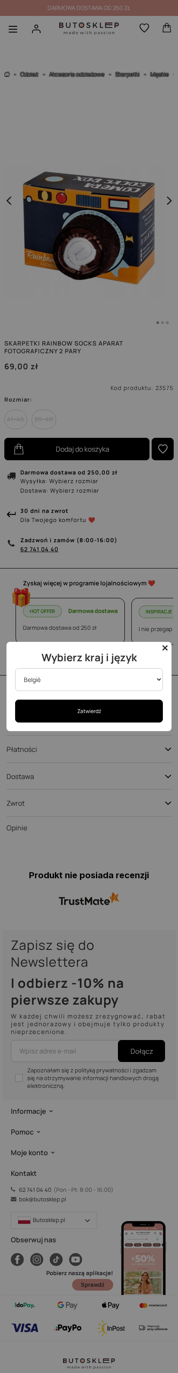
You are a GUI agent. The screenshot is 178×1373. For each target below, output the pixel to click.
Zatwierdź (89, 711)
